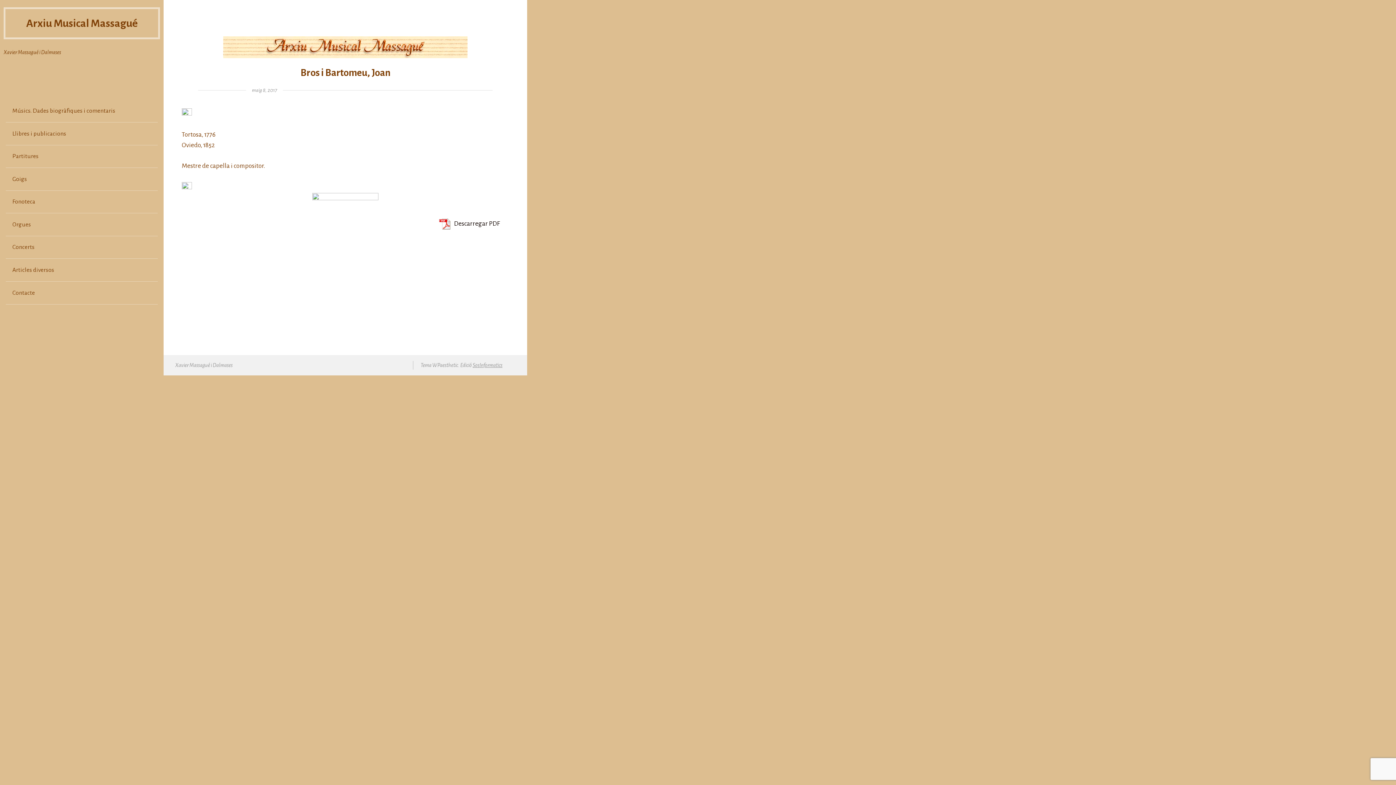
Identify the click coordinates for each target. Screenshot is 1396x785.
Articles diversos (33, 270)
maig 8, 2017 (264, 90)
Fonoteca (23, 201)
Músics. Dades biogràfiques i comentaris (63, 111)
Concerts (23, 247)
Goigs (19, 179)
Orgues (21, 224)
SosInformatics (487, 365)
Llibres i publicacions (39, 133)
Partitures (25, 156)
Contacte (23, 293)
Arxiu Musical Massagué (82, 23)
